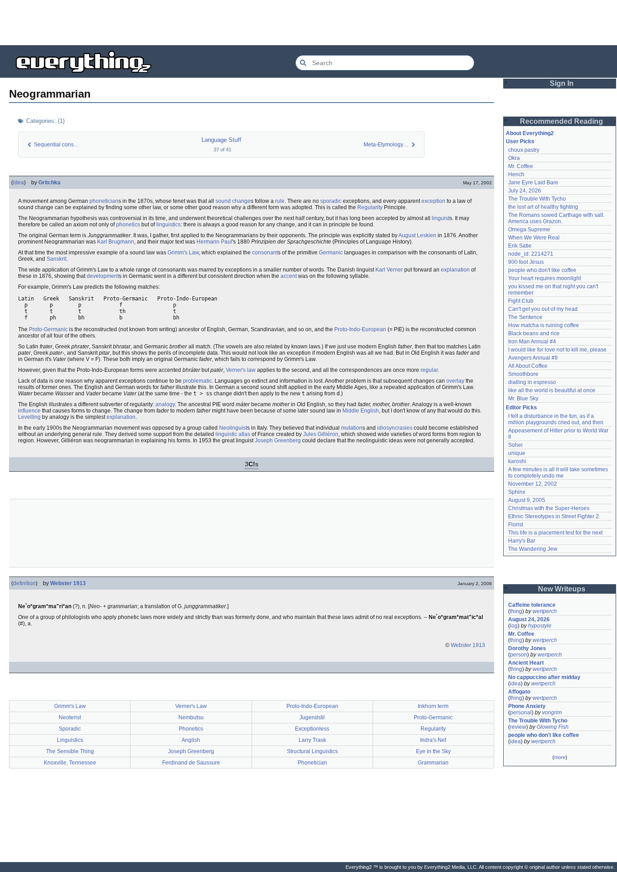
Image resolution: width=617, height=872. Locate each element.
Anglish (191, 740)
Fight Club (520, 301)
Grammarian (433, 762)
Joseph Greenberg (278, 440)
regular (429, 370)
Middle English (360, 411)
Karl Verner (389, 270)
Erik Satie (520, 246)
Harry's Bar (521, 541)
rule (280, 201)
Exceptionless (312, 729)
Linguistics (70, 740)
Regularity (370, 207)
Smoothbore (523, 374)
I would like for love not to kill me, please (557, 350)
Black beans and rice (534, 333)
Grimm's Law (183, 252)
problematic (197, 381)
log (514, 626)
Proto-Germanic (48, 329)
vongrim (552, 712)
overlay (455, 381)
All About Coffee (527, 366)
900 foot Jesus (526, 262)
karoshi (517, 461)
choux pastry (523, 150)
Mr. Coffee (520, 166)
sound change (233, 201)
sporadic (330, 201)
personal (521, 712)
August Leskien (417, 235)
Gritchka (49, 182)
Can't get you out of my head (543, 309)
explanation (455, 270)
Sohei (515, 445)
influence (29, 411)
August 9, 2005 (526, 500)
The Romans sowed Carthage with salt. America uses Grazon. (556, 218)
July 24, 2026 (524, 191)
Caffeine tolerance (532, 605)
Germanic (331, 252)
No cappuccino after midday (544, 677)
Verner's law (241, 370)
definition (24, 583)
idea (18, 182)
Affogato (519, 692)
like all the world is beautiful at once (551, 390)
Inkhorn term (433, 706)
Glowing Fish (553, 727)
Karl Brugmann (115, 242)
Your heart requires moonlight (544, 278)
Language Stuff (221, 139)
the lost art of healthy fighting (543, 207)
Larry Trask (312, 740)
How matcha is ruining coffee (543, 325)
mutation (351, 428)
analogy (165, 404)
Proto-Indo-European (360, 329)
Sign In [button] (562, 83)
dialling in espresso (532, 382)
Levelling (29, 417)
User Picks (520, 141)
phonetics (128, 224)
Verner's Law (191, 706)
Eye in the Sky (433, 751)
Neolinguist (233, 428)
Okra (514, 158)
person (518, 655)
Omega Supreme (529, 229)
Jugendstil (312, 717)
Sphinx (516, 492)
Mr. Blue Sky (523, 398)
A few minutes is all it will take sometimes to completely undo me (558, 472)
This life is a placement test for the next (555, 533)
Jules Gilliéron (320, 434)
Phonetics (191, 729)
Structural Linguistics (312, 751)
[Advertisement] (308, 22)
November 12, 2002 (532, 484)
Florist (515, 524)
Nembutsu (191, 717)
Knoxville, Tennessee (70, 762)
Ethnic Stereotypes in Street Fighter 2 (553, 516)
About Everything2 (530, 133)
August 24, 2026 (529, 619)
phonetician (103, 201)
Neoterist (70, 717)
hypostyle (540, 626)
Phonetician (312, 762)
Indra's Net (433, 740)
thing (516, 611)
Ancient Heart (526, 663)
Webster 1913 (68, 583)
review (518, 727)
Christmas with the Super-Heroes (548, 508)
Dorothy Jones (527, 648)
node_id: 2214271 (530, 254)
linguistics (168, 224)
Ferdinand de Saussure (191, 762)
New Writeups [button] (561, 589)
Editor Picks (521, 407)
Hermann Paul (214, 242)
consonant (265, 252)
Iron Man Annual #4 (532, 341)
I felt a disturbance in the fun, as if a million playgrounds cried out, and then (555, 419)
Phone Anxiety (527, 706)
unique (516, 453)
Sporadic (70, 729)
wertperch (545, 611)
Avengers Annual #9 (533, 358)
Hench (516, 174)
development (103, 276)
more (560, 757)
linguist (440, 218)
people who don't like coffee (542, 270)
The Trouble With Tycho (537, 199)
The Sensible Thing (70, 751)
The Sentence (525, 317)
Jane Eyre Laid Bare (533, 182)
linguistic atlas (232, 434)
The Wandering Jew (532, 549)
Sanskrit (56, 259)
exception (433, 201)
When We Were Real (534, 237)
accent (288, 276)
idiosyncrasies (394, 428)
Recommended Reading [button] (561, 121)
